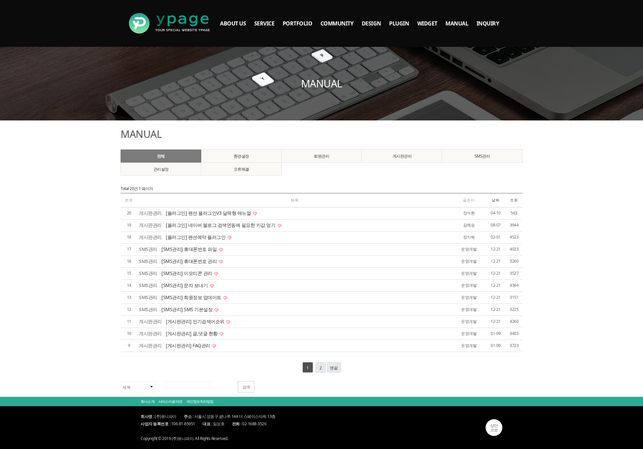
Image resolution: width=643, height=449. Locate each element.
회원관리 (321, 156)
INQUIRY (488, 23)
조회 (514, 200)
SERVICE (264, 23)
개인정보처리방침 (199, 401)
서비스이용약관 (170, 401)
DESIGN (371, 23)
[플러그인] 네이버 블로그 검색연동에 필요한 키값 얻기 (221, 225)
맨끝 (334, 368)
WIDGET (427, 23)
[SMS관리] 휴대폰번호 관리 (189, 261)
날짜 (496, 200)
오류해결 (241, 169)
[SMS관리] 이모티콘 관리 (187, 273)
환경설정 (241, 156)
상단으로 (494, 428)
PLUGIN (399, 23)
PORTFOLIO (297, 23)
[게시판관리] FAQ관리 (188, 345)
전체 (161, 156)
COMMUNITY (337, 23)
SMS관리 (482, 156)
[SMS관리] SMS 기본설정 (187, 309)
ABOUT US (233, 23)
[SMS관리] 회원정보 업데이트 (191, 297)
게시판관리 (402, 156)
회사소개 (147, 401)
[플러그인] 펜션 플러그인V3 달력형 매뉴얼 (209, 213)
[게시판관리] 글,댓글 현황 (192, 333)
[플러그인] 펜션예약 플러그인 (196, 237)
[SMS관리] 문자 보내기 (185, 285)
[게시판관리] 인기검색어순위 (195, 321)
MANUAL (456, 23)
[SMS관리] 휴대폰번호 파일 (189, 249)
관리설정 (161, 169)
